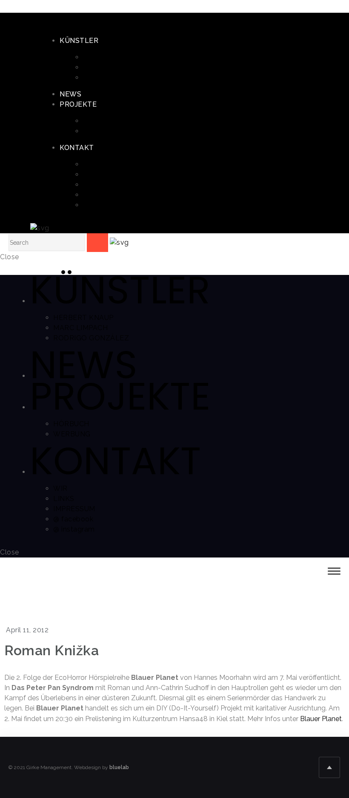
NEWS (70, 94)
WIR (90, 164)
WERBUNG (101, 131)
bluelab (119, 767)
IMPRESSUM (104, 185)
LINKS (93, 174)
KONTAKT (77, 148)
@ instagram (104, 205)
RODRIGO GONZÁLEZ (121, 78)
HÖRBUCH (101, 121)
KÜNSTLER (79, 41)
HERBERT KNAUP (113, 57)
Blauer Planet (321, 719)
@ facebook (103, 195)
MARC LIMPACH (110, 67)
